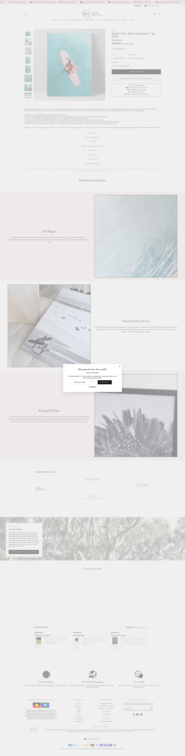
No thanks (92, 387)
